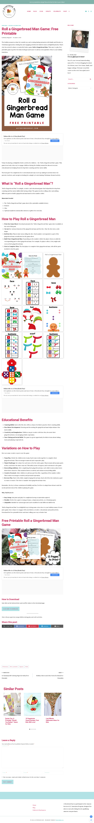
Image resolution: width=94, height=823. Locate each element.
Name (4, 772)
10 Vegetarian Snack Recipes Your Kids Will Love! (32, 720)
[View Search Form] (69, 11)
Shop (65, 11)
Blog (35, 11)
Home (29, 11)
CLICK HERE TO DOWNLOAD (10, 608)
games (21, 666)
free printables (14, 666)
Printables (4, 25)
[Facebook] (86, 11)
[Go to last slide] (5, 710)
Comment (5, 746)
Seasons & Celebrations (15, 25)
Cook (41, 11)
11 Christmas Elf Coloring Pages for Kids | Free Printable (15, 675)
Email (26, 772)
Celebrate (57, 11)
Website (47, 772)
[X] (88, 11)
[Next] (60, 710)
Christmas (5, 666)
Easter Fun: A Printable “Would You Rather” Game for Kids (11, 721)
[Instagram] (91, 11)
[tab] (29, 729)
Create (48, 11)
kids (26, 666)
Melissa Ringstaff (7, 37)
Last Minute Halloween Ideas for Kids (52, 720)
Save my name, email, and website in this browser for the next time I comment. (24, 777)
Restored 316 (60, 820)
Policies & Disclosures (39, 810)
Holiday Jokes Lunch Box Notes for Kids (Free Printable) (49, 675)
